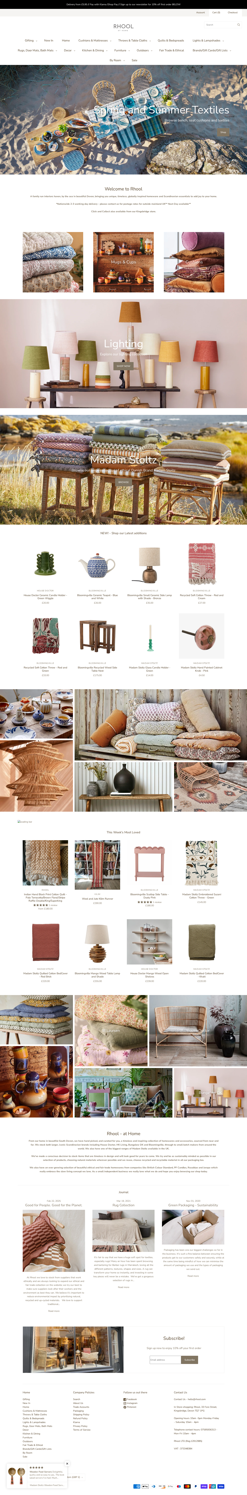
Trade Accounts (81, 1407)
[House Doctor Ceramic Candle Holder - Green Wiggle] (45, 563)
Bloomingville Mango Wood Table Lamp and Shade (97, 975)
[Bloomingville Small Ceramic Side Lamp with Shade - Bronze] (149, 563)
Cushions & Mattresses (93, 40)
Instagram (131, 1403)
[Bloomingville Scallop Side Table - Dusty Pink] (149, 862)
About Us (78, 1403)
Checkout (233, 12)
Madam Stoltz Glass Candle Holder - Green (149, 669)
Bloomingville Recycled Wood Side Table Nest (97, 669)
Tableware (36, 714)
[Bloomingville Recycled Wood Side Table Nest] (97, 636)
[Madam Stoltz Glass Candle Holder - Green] (149, 636)
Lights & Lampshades (206, 40)
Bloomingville (97, 590)
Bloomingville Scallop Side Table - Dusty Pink (149, 896)
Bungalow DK (210, 1092)
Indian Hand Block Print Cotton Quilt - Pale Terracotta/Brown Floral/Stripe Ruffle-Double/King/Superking (45, 897)
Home (66, 40)
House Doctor (45, 590)
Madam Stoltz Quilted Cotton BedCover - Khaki (202, 975)
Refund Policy (80, 1418)
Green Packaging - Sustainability (193, 1205)
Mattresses (161, 724)
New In (48, 40)
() (216, 12)
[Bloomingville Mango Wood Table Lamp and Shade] (97, 942)
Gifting (29, 40)
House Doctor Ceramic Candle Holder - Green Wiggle (45, 597)
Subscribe (189, 1359)
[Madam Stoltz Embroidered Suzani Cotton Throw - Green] (201, 862)
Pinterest (131, 1407)
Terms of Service (81, 1429)
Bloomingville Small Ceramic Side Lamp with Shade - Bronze (149, 597)
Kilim (97, 894)
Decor (68, 50)
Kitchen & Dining (93, 50)
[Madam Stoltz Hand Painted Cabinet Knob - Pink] (201, 636)
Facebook (131, 1399)
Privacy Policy (80, 1426)
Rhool (45, 890)
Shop (223, 132)
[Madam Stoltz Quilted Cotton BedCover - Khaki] (201, 942)
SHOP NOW (123, 366)
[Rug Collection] (123, 1231)
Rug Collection (123, 1205)
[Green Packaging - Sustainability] (193, 1227)
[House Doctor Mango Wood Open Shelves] (149, 942)
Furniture (120, 50)
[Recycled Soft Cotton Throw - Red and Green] (45, 636)
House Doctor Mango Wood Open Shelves (149, 975)
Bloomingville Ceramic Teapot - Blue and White (97, 597)
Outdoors (143, 50)
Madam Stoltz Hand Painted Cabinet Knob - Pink (201, 669)
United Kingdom (67, 1477)
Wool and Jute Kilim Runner (97, 898)
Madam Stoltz (149, 663)
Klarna (76, 1422)
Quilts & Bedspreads (171, 40)
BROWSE (123, 482)
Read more (53, 1311)
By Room (115, 60)
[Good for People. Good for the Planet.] (54, 1241)
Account (200, 12)
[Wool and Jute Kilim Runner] (97, 865)
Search (76, 1399)
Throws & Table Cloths (132, 40)
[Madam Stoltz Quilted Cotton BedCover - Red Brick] (45, 942)
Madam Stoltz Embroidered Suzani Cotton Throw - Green (201, 896)
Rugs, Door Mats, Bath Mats (35, 50)
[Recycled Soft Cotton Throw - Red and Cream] (201, 563)
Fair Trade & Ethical (171, 50)
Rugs (211, 786)
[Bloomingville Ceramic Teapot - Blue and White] (97, 563)
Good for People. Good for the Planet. (53, 1205)
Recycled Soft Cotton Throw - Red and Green (45, 669)
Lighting (36, 776)
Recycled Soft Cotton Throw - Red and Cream (201, 597)
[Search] (238, 24)
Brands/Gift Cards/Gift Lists (210, 50)
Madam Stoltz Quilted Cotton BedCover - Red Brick (45, 975)
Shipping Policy (81, 1414)
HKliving (36, 1081)
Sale (134, 60)
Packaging (78, 1410)
